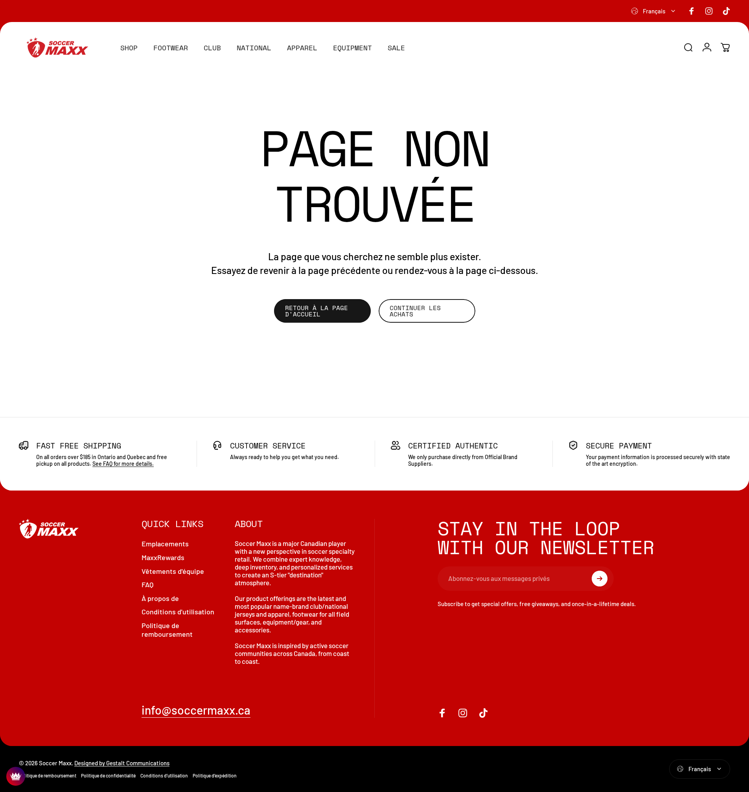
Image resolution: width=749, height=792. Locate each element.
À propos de (160, 598)
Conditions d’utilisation (164, 775)
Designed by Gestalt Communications (121, 762)
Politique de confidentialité (108, 775)
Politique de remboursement (167, 629)
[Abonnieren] (599, 578)
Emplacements (165, 543)
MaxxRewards (163, 557)
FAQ (148, 584)
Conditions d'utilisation (178, 611)
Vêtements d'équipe (173, 570)
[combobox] (653, 11)
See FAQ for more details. (123, 463)
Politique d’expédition (215, 775)
